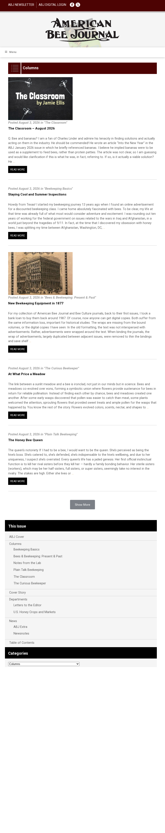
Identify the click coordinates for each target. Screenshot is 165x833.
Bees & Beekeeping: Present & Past (38, 556)
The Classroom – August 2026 (31, 128)
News (13, 621)
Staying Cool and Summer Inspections (37, 194)
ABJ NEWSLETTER (21, 5)
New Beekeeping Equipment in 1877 (35, 303)
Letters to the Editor (27, 605)
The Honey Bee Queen (25, 440)
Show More (82, 504)
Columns (15, 544)
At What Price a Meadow (26, 374)
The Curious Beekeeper (30, 583)
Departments (18, 599)
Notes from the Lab (27, 563)
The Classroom (24, 577)
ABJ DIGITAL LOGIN (52, 5)
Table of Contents (21, 643)
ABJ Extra (20, 627)
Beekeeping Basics (27, 549)
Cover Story (17, 592)
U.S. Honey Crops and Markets (35, 612)
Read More (17, 169)
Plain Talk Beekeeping (29, 570)
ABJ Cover (16, 537)
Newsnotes (21, 633)
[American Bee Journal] (82, 41)
